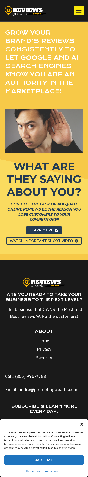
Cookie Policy (34, 471)
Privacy (44, 349)
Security (44, 358)
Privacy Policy (52, 471)
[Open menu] (79, 10)
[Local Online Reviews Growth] (25, 11)
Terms (44, 341)
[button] (81, 424)
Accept (44, 460)
